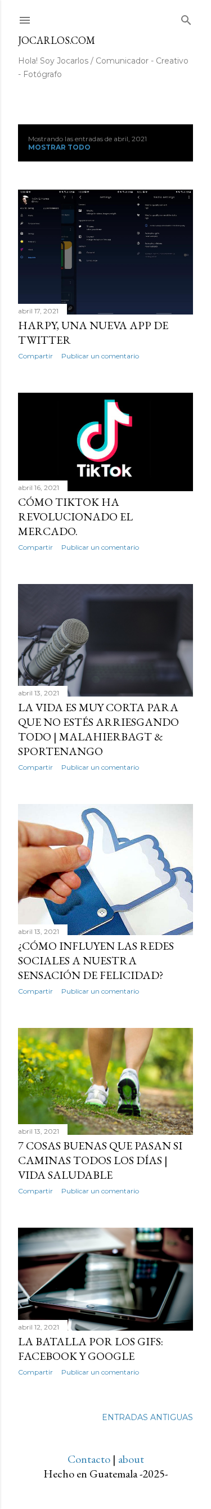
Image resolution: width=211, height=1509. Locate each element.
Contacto (89, 1459)
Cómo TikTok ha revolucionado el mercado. (75, 516)
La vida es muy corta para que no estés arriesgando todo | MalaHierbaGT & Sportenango (98, 729)
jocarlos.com (56, 40)
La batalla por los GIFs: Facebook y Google (90, 1348)
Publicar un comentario (100, 356)
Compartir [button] (35, 356)
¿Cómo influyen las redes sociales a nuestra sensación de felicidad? (96, 960)
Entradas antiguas (147, 1417)
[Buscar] (186, 18)
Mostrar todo (59, 147)
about (131, 1459)
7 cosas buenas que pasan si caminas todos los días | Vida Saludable (100, 1160)
